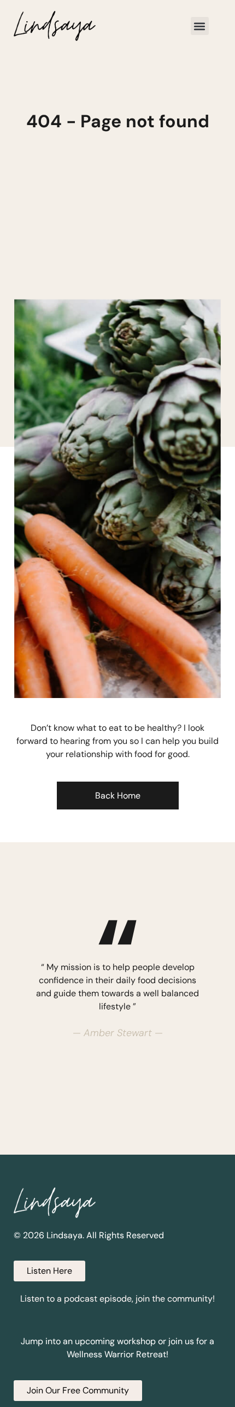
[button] (200, 26)
